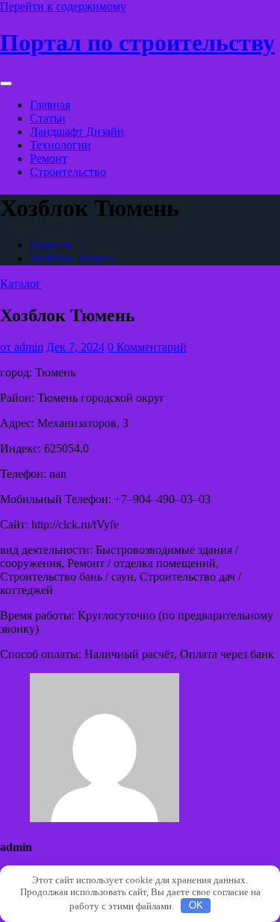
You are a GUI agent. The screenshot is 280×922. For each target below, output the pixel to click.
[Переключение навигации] (6, 83)
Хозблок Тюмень (73, 258)
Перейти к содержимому (63, 6)
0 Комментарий (147, 347)
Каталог (20, 283)
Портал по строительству (137, 42)
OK (196, 905)
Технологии (60, 145)
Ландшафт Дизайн (77, 131)
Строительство (68, 171)
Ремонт (48, 158)
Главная (50, 104)
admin (21, 347)
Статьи (48, 118)
